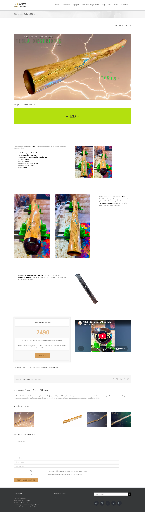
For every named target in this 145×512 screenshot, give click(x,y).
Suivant (127, 26)
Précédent (119, 26)
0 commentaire (53, 367)
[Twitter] (113, 503)
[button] (42, 355)
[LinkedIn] (119, 503)
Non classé (44, 367)
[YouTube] (96, 503)
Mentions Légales (60, 493)
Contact (57, 498)
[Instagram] (102, 503)
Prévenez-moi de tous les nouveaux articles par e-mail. (65, 474)
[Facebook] (108, 503)
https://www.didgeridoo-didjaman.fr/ (29, 507)
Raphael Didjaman (21, 367)
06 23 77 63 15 (26, 501)
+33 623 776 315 (24, 503)
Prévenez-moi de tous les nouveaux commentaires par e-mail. (67, 471)
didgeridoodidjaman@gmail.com (28, 505)
